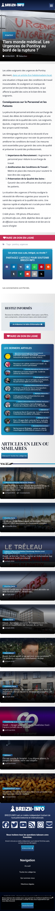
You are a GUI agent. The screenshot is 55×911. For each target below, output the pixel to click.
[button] (51, 5)
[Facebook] (6, 825)
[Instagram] (40, 825)
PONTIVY (9, 35)
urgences (24, 244)
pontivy (15, 244)
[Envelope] (49, 825)
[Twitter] (14, 825)
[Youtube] (23, 825)
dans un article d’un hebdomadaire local (32, 75)
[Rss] (32, 825)
